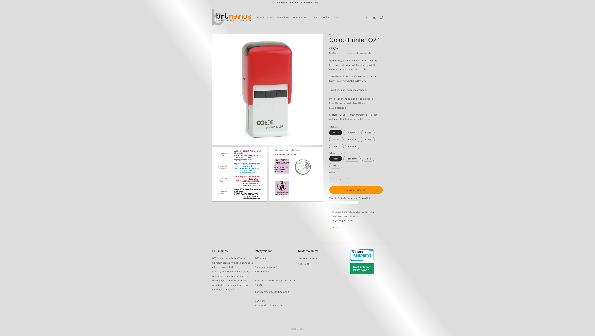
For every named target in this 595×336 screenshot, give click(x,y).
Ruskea (367, 139)
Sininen (352, 139)
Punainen (352, 132)
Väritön (352, 146)
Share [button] (336, 227)
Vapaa (336, 165)
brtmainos (300, 329)
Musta (336, 132)
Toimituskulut (348, 53)
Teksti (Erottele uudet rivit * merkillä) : (350, 198)
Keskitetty (352, 158)
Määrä (332, 172)
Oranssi (336, 146)
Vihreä (368, 132)
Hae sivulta (303, 263)
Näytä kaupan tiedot (342, 220)
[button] (367, 17)
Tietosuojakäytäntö (308, 258)
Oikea (368, 158)
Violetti (336, 139)
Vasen (336, 158)
